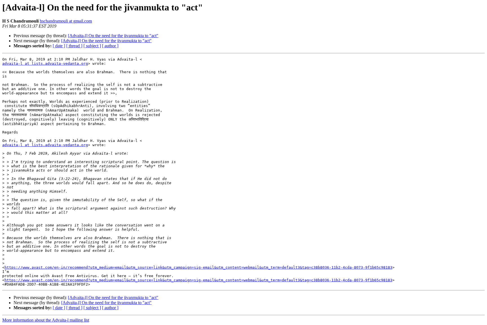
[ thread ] (74, 45)
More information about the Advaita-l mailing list (45, 320)
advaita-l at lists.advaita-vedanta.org (45, 63)
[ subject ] (92, 45)
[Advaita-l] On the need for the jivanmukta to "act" (113, 35)
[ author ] (110, 45)
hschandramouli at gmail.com (66, 21)
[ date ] (59, 45)
